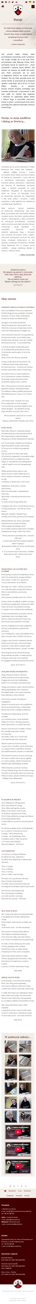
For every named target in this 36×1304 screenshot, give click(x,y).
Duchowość (27, 1191)
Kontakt (26, 1195)
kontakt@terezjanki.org (13, 1246)
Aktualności (12, 1191)
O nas (20, 1191)
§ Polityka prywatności (18, 1298)
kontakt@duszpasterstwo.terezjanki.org (18, 1211)
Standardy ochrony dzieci (18, 1300)
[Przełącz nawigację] (33, 6)
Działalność (10, 1195)
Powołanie (19, 1195)
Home (5, 1191)
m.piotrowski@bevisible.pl (14, 1224)
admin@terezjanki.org (13, 1219)
